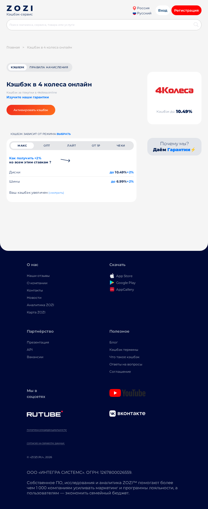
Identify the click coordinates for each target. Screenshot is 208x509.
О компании (37, 283)
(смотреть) (56, 192)
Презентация (38, 342)
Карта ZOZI (36, 312)
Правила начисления (49, 67)
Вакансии (35, 357)
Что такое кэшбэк (124, 357)
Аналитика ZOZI (40, 305)
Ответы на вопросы (125, 364)
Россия (143, 8)
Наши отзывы (38, 276)
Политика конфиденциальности (47, 430)
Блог (113, 342)
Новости (34, 298)
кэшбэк (17, 67)
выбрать (64, 134)
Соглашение (120, 371)
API (30, 350)
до (112, 172)
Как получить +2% (30, 160)
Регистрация (186, 10)
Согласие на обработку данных (45, 443)
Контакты (35, 290)
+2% (130, 172)
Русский (143, 13)
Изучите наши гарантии (27, 97)
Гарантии (178, 149)
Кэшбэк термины (123, 350)
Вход (162, 10)
